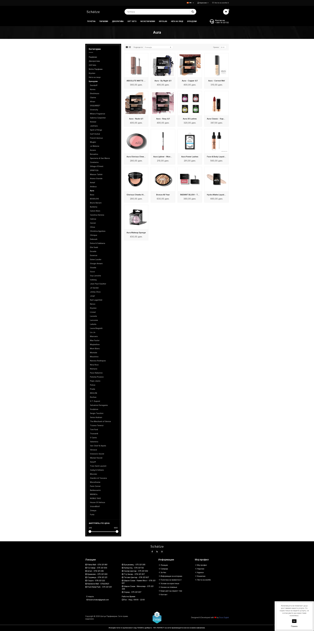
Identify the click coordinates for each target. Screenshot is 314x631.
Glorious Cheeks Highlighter (136, 195)
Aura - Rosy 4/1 (163, 119)
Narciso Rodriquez (98, 361)
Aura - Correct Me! (216, 81)
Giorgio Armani (96, 263)
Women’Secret (96, 458)
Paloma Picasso (97, 377)
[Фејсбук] (152, 551)
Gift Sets (92, 65)
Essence (93, 255)
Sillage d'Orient (96, 166)
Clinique (93, 235)
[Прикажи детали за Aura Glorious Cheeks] (136, 141)
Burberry (93, 207)
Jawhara (94, 126)
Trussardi (94, 433)
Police (92, 385)
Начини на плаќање (169, 587)
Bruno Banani (96, 203)
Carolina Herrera (97, 215)
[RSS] (157, 551)
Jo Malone (94, 146)
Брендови (93, 81)
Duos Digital (224, 617)
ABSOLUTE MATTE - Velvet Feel (136, 81)
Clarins (93, 97)
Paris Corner (95, 486)
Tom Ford (94, 429)
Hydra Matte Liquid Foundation (216, 195)
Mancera (94, 336)
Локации (164, 565)
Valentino (94, 442)
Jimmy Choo (95, 292)
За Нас (163, 572)
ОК (294, 621)
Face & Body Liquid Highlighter (216, 157)
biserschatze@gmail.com (99, 600)
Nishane (93, 369)
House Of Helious (97, 502)
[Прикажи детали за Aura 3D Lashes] (190, 103)
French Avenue (96, 138)
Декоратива (94, 61)
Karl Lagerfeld (96, 300)
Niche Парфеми (96, 69)
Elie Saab (94, 247)
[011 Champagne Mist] (216, 179)
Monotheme (95, 482)
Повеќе (294, 626)
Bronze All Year (163, 195)
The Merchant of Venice (100, 421)
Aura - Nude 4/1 (136, 119)
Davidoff (93, 85)
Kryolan (92, 73)
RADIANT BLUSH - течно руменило (189, 195)
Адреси (200, 572)
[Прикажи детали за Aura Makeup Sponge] (136, 217)
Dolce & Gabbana (97, 243)
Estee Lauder (95, 259)
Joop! (92, 296)
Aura (92, 191)
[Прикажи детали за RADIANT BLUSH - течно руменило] (190, 179)
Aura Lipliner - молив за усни (163, 157)
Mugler (93, 142)
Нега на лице (95, 77)
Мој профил (202, 565)
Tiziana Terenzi (97, 425)
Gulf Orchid (95, 134)
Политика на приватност (171, 580)
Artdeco (93, 187)
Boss (92, 195)
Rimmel (93, 122)
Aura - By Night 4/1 (163, 81)
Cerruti (93, 223)
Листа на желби (204, 580)
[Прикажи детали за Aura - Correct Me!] (216, 65)
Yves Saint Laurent (98, 466)
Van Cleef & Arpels (98, 446)
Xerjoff (93, 462)
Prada (92, 389)
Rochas (93, 397)
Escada (93, 251)
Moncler (93, 474)
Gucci (92, 272)
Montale (93, 353)
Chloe (92, 227)
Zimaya (93, 510)
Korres (92, 89)
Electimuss (94, 93)
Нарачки (200, 569)
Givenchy (94, 110)
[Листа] (130, 47)
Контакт (164, 594)
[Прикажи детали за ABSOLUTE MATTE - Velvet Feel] (136, 65)
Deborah (93, 239)
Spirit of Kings (96, 130)
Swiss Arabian (96, 417)
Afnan (92, 101)
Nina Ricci (94, 365)
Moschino (94, 357)
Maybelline (95, 344)
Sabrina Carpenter (98, 118)
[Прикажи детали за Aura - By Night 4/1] (163, 65)
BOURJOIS (94, 199)
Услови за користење (170, 583)
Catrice (93, 219)
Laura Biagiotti (96, 328)
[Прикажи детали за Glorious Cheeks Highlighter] (136, 179)
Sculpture (94, 409)
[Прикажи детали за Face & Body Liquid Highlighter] (216, 141)
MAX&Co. (94, 494)
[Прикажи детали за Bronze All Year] (163, 179)
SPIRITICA (94, 170)
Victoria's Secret (97, 454)
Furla (92, 514)
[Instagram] (162, 551)
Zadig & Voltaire (97, 470)
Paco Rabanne (96, 373)
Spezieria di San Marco (100, 158)
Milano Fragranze (97, 114)
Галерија (164, 569)
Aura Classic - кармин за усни (216, 119)
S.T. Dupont (95, 401)
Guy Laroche (95, 276)
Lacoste (93, 316)
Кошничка (201, 576)
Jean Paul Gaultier (98, 284)
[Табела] (127, 47)
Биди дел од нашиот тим (171, 591)
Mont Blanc (95, 348)
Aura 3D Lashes (190, 119)
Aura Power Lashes (189, 157)
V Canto (93, 438)
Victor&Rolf (95, 506)
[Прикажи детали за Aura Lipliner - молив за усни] (163, 141)
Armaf (92, 182)
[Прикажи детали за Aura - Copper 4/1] (190, 65)
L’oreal (93, 312)
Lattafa (93, 324)
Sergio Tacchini (96, 413)
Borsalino (94, 154)
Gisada (93, 267)
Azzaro (93, 150)
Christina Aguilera (97, 231)
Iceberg (93, 280)
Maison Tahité (96, 174)
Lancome (94, 320)
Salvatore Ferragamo (99, 405)
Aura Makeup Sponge (136, 233)
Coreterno (94, 162)
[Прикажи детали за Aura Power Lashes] (190, 141)
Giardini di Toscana (98, 478)
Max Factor (94, 340)
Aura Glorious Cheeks (136, 157)
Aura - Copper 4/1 (190, 81)
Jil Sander (94, 288)
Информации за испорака (171, 576)
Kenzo (92, 304)
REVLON (93, 393)
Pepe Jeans (95, 381)
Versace (93, 450)
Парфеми (93, 57)
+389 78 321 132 (222, 22)
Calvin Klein (95, 211)
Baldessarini (95, 490)
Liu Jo (92, 332)
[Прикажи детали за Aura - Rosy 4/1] (163, 103)
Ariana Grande (96, 178)
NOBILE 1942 (95, 498)
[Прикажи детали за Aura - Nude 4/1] (136, 103)
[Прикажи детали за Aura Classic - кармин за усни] (216, 103)
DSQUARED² (95, 106)
